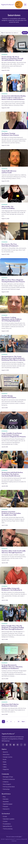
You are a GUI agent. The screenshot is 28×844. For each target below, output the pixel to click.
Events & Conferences (9, 779)
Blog (4, 796)
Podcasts (5, 806)
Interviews (5, 799)
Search (25, 32)
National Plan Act (7, 826)
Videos (5, 764)
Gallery (5, 767)
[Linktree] (25, 744)
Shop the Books (18, 4)
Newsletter (6, 801)
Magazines (6, 769)
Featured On (6, 809)
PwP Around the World (9, 787)
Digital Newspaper (7, 804)
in (17, 745)
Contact (5, 821)
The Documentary (8, 829)
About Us (5, 752)
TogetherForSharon (7, 4)
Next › (23, 721)
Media (4, 762)
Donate (5, 816)
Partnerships (6, 789)
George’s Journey (7, 757)
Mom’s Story (6, 754)
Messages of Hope (8, 777)
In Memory (5, 782)
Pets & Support (7, 784)
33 (18, 721)
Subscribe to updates (8, 819)
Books (4, 759)
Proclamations (7, 824)
